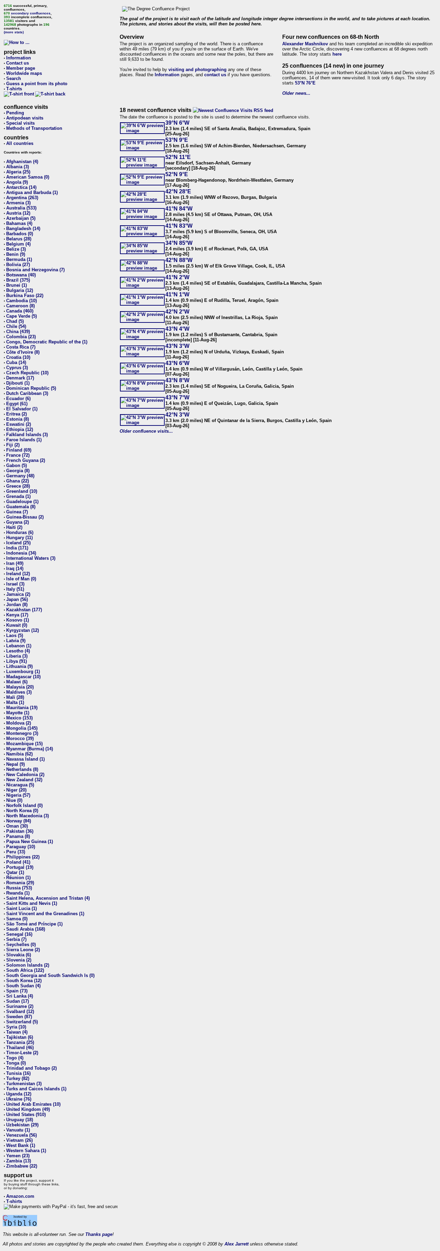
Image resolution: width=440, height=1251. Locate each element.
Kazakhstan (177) (24, 609)
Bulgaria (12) (19, 290)
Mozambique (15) (24, 743)
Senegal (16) (19, 934)
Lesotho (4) (18, 650)
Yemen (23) (18, 1155)
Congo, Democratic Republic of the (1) (46, 341)
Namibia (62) (19, 754)
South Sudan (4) (23, 985)
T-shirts (14, 88)
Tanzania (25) (20, 1042)
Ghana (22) (17, 481)
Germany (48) (20, 475)
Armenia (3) (18, 202)
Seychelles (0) (21, 944)
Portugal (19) (19, 867)
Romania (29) (20, 882)
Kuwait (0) (16, 625)
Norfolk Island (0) (24, 805)
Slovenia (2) (18, 960)
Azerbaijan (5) (20, 218)
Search (13, 78)
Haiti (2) (14, 527)
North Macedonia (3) (27, 815)
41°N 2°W (177, 277)
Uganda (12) (18, 1093)
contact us (215, 74)
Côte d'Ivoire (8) (23, 352)
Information (18, 57)
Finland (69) (18, 450)
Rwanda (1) (18, 893)
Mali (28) (15, 697)
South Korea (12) (24, 980)
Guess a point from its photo (36, 83)
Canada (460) (19, 311)
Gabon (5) (16, 465)
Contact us (17, 63)
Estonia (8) (17, 419)
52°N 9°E (176, 174)
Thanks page (98, 1234)
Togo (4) (14, 1057)
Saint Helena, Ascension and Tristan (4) (48, 898)
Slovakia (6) (18, 954)
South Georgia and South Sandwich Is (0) (50, 975)
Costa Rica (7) (20, 347)
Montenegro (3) (22, 733)
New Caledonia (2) (25, 774)
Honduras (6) (19, 532)
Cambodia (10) (21, 300)
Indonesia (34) (21, 553)
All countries (19, 143)
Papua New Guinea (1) (29, 841)
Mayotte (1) (17, 712)
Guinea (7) (17, 511)
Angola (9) (17, 182)
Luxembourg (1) (23, 671)
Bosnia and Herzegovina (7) (35, 269)
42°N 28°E (178, 191)
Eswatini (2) (18, 424)
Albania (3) (17, 166)
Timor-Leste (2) (22, 1052)
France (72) (18, 455)
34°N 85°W (178, 243)
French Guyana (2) (25, 460)
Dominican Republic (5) (31, 388)
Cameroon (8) (20, 305)
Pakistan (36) (19, 831)
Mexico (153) (19, 717)
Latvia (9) (15, 640)
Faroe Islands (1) (24, 439)
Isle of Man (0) (21, 578)
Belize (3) (16, 249)
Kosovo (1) (17, 620)
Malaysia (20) (20, 687)
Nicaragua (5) (20, 784)
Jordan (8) (17, 604)
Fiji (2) (13, 444)
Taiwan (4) (17, 1032)
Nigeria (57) (18, 795)
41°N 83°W (178, 226)
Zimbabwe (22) (21, 1166)
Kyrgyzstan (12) (22, 630)
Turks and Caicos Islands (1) (36, 1088)
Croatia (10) (18, 357)
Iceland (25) (18, 542)
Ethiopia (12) (19, 429)
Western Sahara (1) (26, 1150)
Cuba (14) (16, 362)
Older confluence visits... (146, 431)
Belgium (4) (18, 244)
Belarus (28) (18, 238)
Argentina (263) (22, 197)
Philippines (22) (23, 857)
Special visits (20, 123)
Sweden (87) (19, 1016)
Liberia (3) (17, 656)
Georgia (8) (18, 470)
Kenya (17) (17, 614)
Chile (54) (16, 326)
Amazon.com (20, 1196)
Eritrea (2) (16, 414)
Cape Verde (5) (21, 316)
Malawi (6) (17, 681)
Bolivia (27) (18, 264)
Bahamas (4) (19, 223)
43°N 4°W (177, 329)
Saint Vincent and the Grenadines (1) (45, 913)
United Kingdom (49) (28, 1109)
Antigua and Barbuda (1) (32, 192)
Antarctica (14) (21, 187)
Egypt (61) (17, 403)
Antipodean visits (24, 118)
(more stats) (14, 32)
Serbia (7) (16, 939)
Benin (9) (15, 254)
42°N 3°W (177, 415)
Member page (20, 68)
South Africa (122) (25, 970)
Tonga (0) (16, 1063)
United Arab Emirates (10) (33, 1104)
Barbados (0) (19, 233)
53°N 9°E (176, 140)
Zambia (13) (18, 1160)
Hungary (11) (19, 537)
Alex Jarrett (236, 1244)
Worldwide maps (24, 73)
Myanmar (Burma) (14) (29, 748)
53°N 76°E (305, 83)
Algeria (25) (18, 171)
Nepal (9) (15, 764)
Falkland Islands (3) (27, 434)
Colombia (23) (21, 336)
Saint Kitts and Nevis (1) (31, 903)
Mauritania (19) (21, 707)
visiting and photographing (197, 69)
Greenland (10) (21, 491)
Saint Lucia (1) (21, 908)
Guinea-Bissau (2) (25, 517)
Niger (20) (16, 790)
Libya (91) (16, 661)
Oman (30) (17, 826)
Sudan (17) (17, 1001)
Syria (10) (16, 1027)
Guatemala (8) (20, 506)
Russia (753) (19, 887)
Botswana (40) (21, 274)
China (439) (18, 331)
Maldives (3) (19, 692)
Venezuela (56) (21, 1135)
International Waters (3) (30, 558)
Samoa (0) (17, 918)
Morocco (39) (20, 738)
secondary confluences (31, 13)
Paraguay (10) (20, 846)
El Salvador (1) (21, 408)
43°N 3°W (177, 346)
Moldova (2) (18, 723)
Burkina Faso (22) (24, 295)
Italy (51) (15, 589)
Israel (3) (15, 584)
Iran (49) (14, 563)
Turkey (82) (17, 1078)
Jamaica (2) (18, 594)
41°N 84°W (178, 209)
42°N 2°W (177, 312)
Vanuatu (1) (18, 1130)
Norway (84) (18, 820)
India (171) (17, 547)
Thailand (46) (20, 1047)
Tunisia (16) (18, 1073)
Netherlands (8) (22, 769)
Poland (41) (18, 862)
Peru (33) (15, 851)
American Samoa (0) (27, 177)
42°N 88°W (178, 260)
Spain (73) (17, 990)
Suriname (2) (19, 1006)
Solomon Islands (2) (27, 965)
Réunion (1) (18, 877)
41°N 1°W (177, 294)
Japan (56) (17, 599)
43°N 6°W (177, 363)
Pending (15, 112)
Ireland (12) (18, 573)
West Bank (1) (20, 1145)
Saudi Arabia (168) (25, 929)
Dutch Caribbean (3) (27, 393)
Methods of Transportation (34, 128)
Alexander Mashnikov (305, 43)
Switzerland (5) (22, 1021)
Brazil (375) (18, 280)
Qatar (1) (15, 872)
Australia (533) (21, 208)
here (337, 54)
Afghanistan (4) (22, 161)
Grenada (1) (18, 496)
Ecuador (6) (18, 398)
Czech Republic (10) (27, 372)
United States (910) (26, 1114)
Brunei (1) (16, 285)
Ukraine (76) (18, 1099)
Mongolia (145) (21, 728)
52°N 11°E (178, 157)
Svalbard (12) (20, 1011)
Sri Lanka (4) (19, 996)
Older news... (296, 93)
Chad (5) (15, 321)
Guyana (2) (17, 522)
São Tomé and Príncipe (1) (34, 923)
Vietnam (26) (19, 1140)
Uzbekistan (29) (22, 1124)
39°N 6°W (177, 123)
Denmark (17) (20, 377)
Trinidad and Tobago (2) (31, 1068)
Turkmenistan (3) (24, 1083)
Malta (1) (15, 702)
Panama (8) (18, 836)
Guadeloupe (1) (22, 501)
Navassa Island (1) (25, 759)
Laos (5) (14, 635)
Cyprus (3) (17, 367)
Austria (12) (18, 213)
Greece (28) (18, 486)
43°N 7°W (177, 397)
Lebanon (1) (18, 645)
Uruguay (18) (19, 1119)
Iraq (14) (14, 568)
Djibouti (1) (18, 383)
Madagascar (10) (23, 676)
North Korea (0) (22, 810)
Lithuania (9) (19, 666)
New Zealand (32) (24, 779)
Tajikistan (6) (19, 1037)
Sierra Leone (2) (23, 949)
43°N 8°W (177, 380)
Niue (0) (14, 800)
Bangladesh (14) (23, 228)
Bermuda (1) (19, 259)
